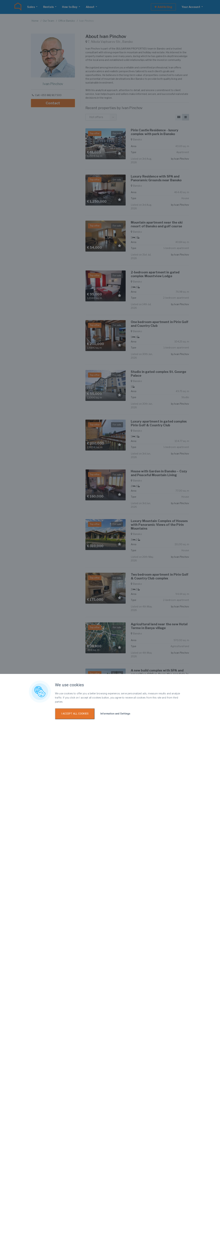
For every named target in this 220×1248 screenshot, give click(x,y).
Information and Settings (115, 713)
